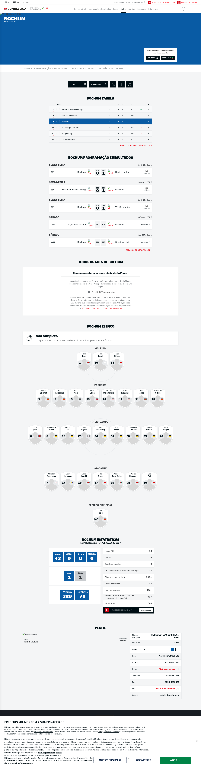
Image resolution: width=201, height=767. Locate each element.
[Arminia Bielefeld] (58, 115)
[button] (182, 9)
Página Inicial (80, 8)
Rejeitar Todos (143, 760)
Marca (59, 753)
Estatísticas (153, 8)
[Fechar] (197, 741)
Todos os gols (77, 68)
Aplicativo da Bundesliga (163, 2)
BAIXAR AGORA (146, 610)
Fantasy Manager (189, 2)
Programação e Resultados (99, 8)
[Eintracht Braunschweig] (58, 109)
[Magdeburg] (58, 133)
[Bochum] (58, 121)
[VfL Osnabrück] (58, 139)
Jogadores (141, 8)
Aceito (173, 760)
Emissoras (119, 2)
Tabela (115, 8)
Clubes (123, 8)
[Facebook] (121, 84)
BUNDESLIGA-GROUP (134, 2)
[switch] (88, 292)
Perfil (119, 68)
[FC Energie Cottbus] (58, 127)
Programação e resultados (50, 68)
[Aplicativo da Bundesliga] (149, 2)
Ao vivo (132, 8)
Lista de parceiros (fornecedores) (18, 763)
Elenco (92, 68)
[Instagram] (129, 84)
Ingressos (144, 225)
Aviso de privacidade (46, 753)
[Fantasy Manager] (178, 2)
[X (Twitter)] (113, 84)
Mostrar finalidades (110, 760)
